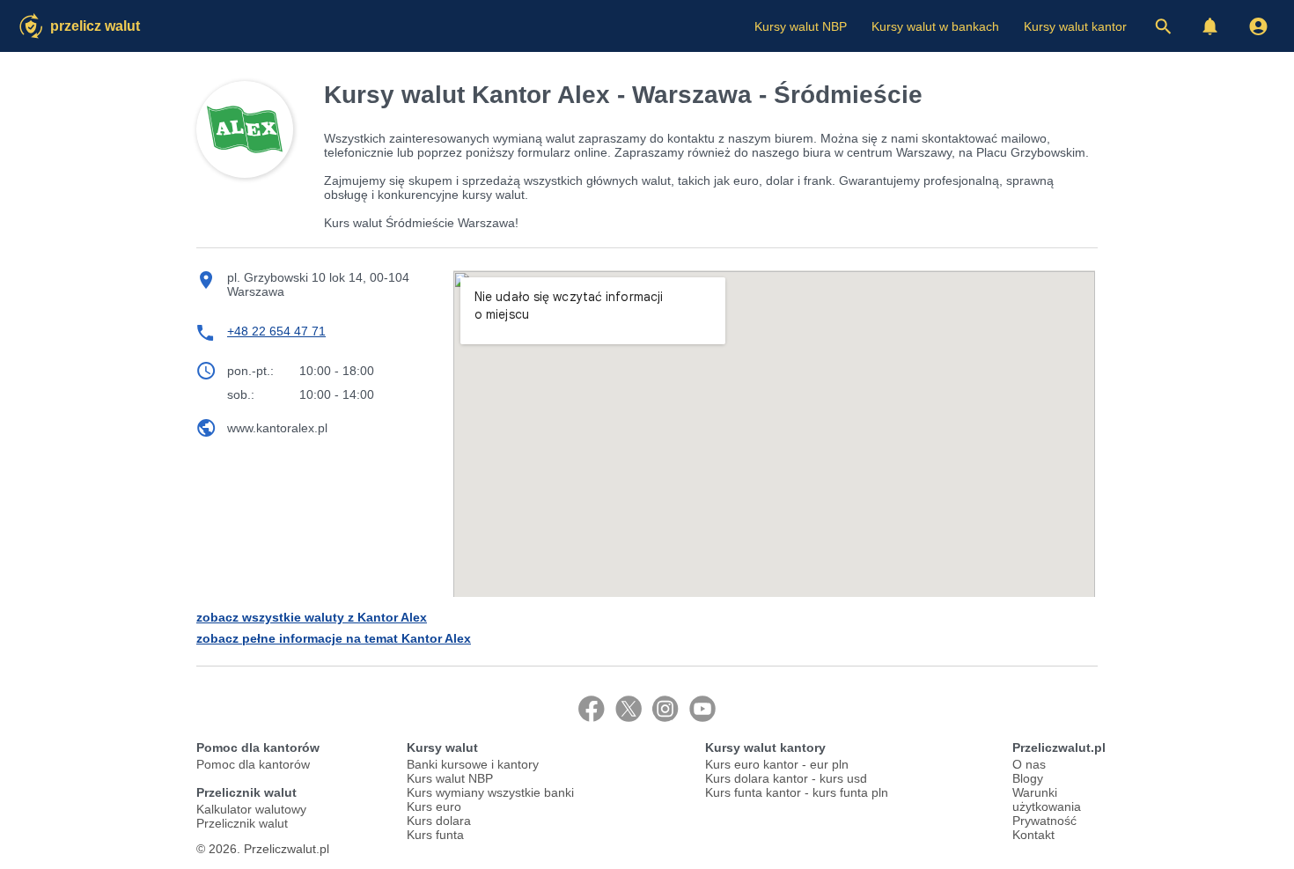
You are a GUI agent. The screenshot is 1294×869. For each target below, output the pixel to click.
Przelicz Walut (95, 25)
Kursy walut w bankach (935, 26)
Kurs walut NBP (450, 778)
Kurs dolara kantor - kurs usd (786, 778)
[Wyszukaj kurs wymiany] (1162, 26)
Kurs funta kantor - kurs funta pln (796, 792)
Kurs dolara (439, 821)
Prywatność (1044, 821)
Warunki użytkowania (1046, 799)
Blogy (1027, 778)
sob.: (240, 394)
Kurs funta (435, 835)
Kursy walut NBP (800, 26)
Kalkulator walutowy (251, 809)
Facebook (591, 709)
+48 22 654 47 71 (276, 331)
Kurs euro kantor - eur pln (777, 764)
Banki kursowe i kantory (473, 764)
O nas (1029, 764)
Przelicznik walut (242, 823)
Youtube (702, 709)
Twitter (628, 709)
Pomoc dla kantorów (253, 764)
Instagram (665, 709)
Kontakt (1033, 835)
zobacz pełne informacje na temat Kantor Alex (333, 638)
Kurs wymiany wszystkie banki (490, 792)
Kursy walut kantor (1075, 26)
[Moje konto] (1257, 26)
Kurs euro (434, 806)
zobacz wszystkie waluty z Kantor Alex (311, 617)
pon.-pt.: (250, 371)
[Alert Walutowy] (1210, 26)
